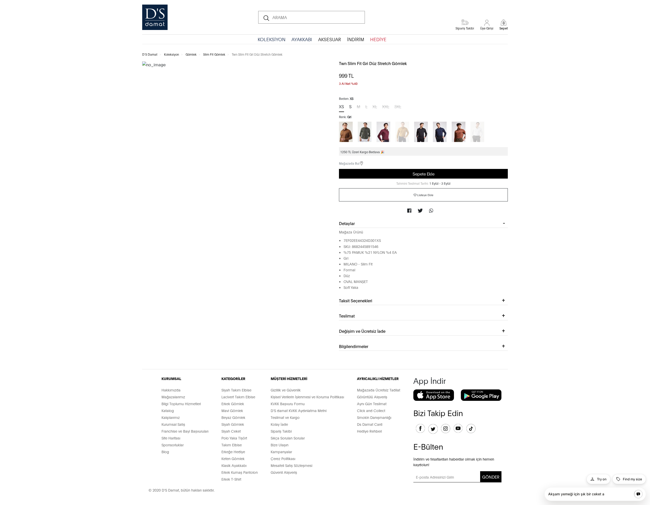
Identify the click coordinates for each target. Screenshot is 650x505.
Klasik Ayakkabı (234, 465)
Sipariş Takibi (281, 431)
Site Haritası (170, 437)
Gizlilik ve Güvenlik (286, 389)
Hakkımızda (171, 389)
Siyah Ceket (231, 431)
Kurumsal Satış (173, 424)
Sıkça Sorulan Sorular (288, 437)
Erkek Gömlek (232, 403)
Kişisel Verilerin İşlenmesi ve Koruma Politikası (307, 396)
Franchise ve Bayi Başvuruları (184, 431)
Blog (165, 451)
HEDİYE (378, 39)
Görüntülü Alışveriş (372, 396)
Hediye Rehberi (369, 431)
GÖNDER (490, 476)
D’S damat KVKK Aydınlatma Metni (299, 410)
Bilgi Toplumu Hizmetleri (181, 403)
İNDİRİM (355, 39)
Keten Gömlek (233, 458)
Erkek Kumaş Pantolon (239, 472)
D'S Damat (149, 54)
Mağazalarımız (173, 396)
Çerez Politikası (283, 458)
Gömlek (191, 54)
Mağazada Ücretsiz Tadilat (378, 389)
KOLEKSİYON (271, 39)
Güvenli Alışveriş (284, 472)
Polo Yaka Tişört (234, 437)
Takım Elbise (231, 444)
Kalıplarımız (170, 417)
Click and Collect (371, 410)
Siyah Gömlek (232, 424)
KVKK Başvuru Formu (288, 403)
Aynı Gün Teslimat (371, 403)
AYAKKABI (301, 39)
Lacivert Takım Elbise (238, 396)
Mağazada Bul (349, 163)
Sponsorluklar (172, 444)
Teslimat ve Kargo (285, 417)
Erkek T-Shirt (231, 479)
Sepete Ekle (423, 173)
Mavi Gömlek (232, 410)
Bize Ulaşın (279, 444)
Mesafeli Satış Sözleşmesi (291, 465)
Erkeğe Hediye (233, 451)
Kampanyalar (281, 451)
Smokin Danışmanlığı (374, 417)
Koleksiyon (171, 54)
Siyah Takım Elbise (236, 389)
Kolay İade (279, 424)
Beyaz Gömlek (233, 417)
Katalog (167, 410)
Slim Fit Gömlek (214, 54)
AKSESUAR (329, 39)
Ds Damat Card (369, 424)
